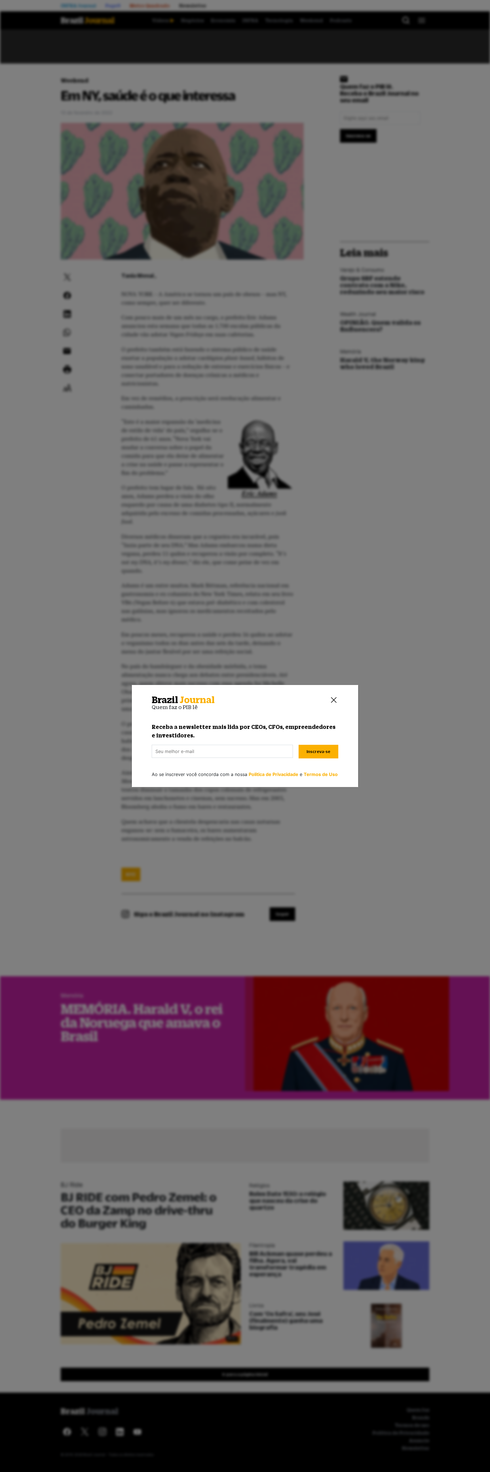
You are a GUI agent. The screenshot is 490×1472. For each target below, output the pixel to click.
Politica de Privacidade (273, 774)
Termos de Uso (321, 774)
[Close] (333, 700)
